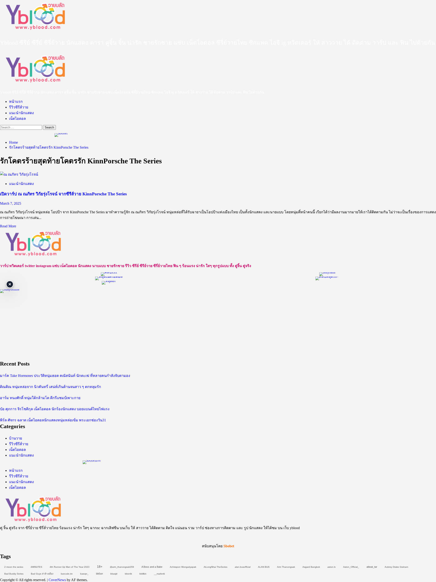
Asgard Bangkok (311, 567)
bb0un (99, 573)
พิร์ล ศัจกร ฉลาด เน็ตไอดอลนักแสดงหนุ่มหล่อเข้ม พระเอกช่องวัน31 (53, 420)
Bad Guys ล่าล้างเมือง (42, 573)
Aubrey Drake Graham (396, 567)
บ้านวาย (15, 438)
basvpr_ (84, 573)
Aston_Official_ (351, 567)
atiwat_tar (372, 566)
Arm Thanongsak (286, 567)
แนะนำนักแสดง (21, 113)
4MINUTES (36, 567)
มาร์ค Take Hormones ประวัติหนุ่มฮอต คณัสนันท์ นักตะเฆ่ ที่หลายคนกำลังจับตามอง (65, 376)
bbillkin (142, 573)
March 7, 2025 (10, 203)
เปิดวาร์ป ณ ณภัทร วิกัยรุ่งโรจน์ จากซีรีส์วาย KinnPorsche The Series (63, 194)
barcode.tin (67, 573)
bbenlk (128, 573)
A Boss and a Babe (151, 566)
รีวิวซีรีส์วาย (18, 107)
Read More (8, 226)
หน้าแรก (16, 101)
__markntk (159, 573)
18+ (99, 566)
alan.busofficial (242, 567)
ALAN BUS (264, 567)
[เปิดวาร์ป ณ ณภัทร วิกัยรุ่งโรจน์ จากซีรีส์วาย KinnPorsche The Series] (19, 174)
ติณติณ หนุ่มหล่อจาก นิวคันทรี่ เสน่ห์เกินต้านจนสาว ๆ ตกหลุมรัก (50, 387)
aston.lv (331, 567)
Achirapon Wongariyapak (183, 567)
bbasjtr (113, 573)
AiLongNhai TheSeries (215, 567)
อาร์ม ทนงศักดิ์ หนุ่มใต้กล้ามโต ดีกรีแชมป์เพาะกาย (40, 398)
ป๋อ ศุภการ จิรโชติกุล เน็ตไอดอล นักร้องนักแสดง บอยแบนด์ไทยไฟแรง (54, 409)
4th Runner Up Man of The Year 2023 (69, 567)
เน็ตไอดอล (17, 118)
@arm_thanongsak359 (122, 567)
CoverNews (57, 580)
